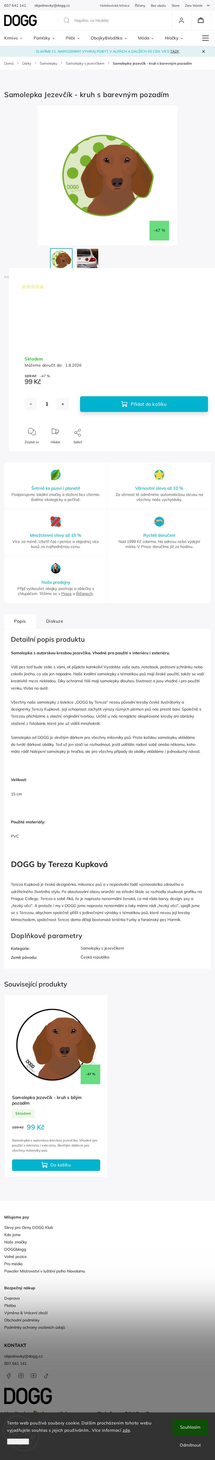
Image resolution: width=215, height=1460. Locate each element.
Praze (66, 593)
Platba (10, 1305)
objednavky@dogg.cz (23, 1356)
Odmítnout (190, 1445)
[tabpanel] (56, 1086)
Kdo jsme (12, 1234)
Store (175, 5)
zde (126, 1430)
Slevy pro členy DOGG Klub (28, 1227)
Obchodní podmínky (21, 1320)
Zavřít (199, 451)
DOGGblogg (15, 1249)
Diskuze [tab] (54, 621)
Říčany (140, 5)
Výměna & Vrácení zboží (26, 1312)
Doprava (12, 1298)
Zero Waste (193, 5)
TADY (174, 51)
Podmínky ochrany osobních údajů (34, 1327)
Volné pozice (15, 1256)
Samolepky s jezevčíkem (102, 948)
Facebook (8, 1376)
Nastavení (18, 1441)
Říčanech (84, 593)
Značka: (33, 277)
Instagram (21, 1376)
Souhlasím (190, 1427)
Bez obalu (158, 5)
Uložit (37, 458)
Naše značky (15, 1242)
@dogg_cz (46, 1376)
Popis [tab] (20, 621)
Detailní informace (38, 328)
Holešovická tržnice (114, 5)
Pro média (13, 1263)
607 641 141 (15, 1363)
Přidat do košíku (149, 404)
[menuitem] (16, 38)
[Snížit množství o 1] (31, 404)
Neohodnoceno (59, 287)
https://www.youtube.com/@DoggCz (33, 1376)
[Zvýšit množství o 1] (63, 404)
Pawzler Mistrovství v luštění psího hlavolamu (44, 1271)
